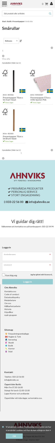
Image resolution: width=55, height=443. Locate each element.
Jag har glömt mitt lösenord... (41, 275)
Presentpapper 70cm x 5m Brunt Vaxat (13, 137)
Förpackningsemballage (18, 333)
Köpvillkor (8, 312)
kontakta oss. (36, 398)
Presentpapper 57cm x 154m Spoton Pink (40, 99)
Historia (7, 309)
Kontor (11, 348)
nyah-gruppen (10, 315)
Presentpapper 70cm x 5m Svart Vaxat (13, 99)
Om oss (7, 303)
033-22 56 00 (14, 202)
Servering (12, 339)
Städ (10, 351)
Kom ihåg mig (11, 275)
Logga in (27, 281)
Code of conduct (11, 294)
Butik (10, 345)
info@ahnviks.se (39, 202)
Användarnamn (10, 254)
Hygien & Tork (14, 336)
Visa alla (6, 59)
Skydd (11, 342)
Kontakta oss (10, 291)
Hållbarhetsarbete (12, 306)
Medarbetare (10, 300)
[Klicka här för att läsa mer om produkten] (13, 81)
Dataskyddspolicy (12, 297)
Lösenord (8, 265)
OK (14, 436)
